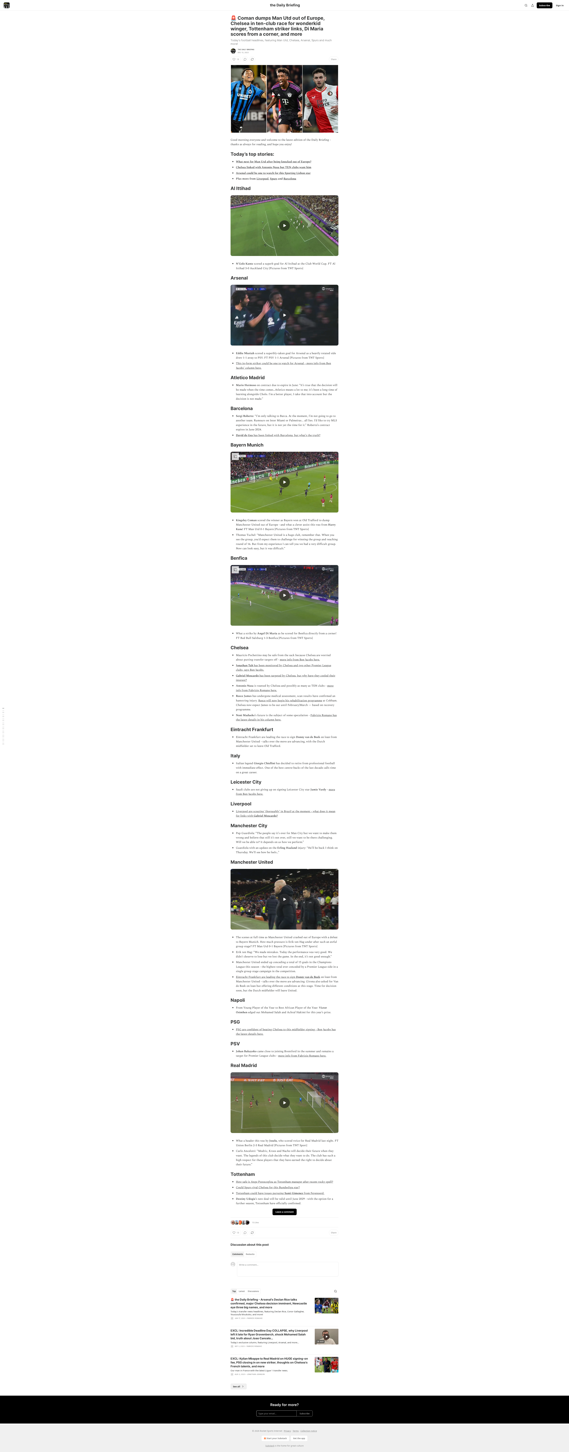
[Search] (526, 5)
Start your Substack (277, 1438)
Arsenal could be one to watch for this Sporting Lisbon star (273, 173)
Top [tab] (234, 1291)
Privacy (287, 1430)
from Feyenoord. (313, 1193)
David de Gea (244, 435)
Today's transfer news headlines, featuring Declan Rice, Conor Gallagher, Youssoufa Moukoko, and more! (267, 1313)
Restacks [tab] (250, 1254)
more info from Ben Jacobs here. (300, 660)
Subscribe (544, 5)
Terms (296, 1430)
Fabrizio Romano (254, 1318)
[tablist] (243, 1254)
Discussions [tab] (253, 1291)
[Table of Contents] (3, 726)
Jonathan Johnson (256, 1374)
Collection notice (309, 1430)
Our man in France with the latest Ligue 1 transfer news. (259, 1370)
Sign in (560, 5)
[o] (284, 225)
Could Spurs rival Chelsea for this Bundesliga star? (268, 1187)
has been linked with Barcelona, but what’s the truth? (286, 435)
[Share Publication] (533, 5)
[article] (284, 1311)
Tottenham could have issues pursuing (260, 1193)
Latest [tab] (242, 1291)
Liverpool (262, 179)
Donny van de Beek (308, 977)
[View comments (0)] (245, 59)
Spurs (273, 179)
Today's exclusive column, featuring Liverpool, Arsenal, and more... (265, 1342)
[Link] (226, 154)
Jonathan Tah (244, 665)
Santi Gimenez (293, 1193)
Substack (269, 1445)
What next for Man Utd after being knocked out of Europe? (273, 162)
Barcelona (289, 179)
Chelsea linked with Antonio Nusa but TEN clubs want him (273, 167)
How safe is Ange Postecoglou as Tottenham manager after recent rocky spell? (284, 1182)
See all (236, 1386)
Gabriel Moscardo (247, 676)
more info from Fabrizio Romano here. (302, 1056)
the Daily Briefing (246, 49)
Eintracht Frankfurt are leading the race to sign (266, 977)
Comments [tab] (237, 1254)
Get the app (299, 1438)
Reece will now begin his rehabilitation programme (290, 700)
